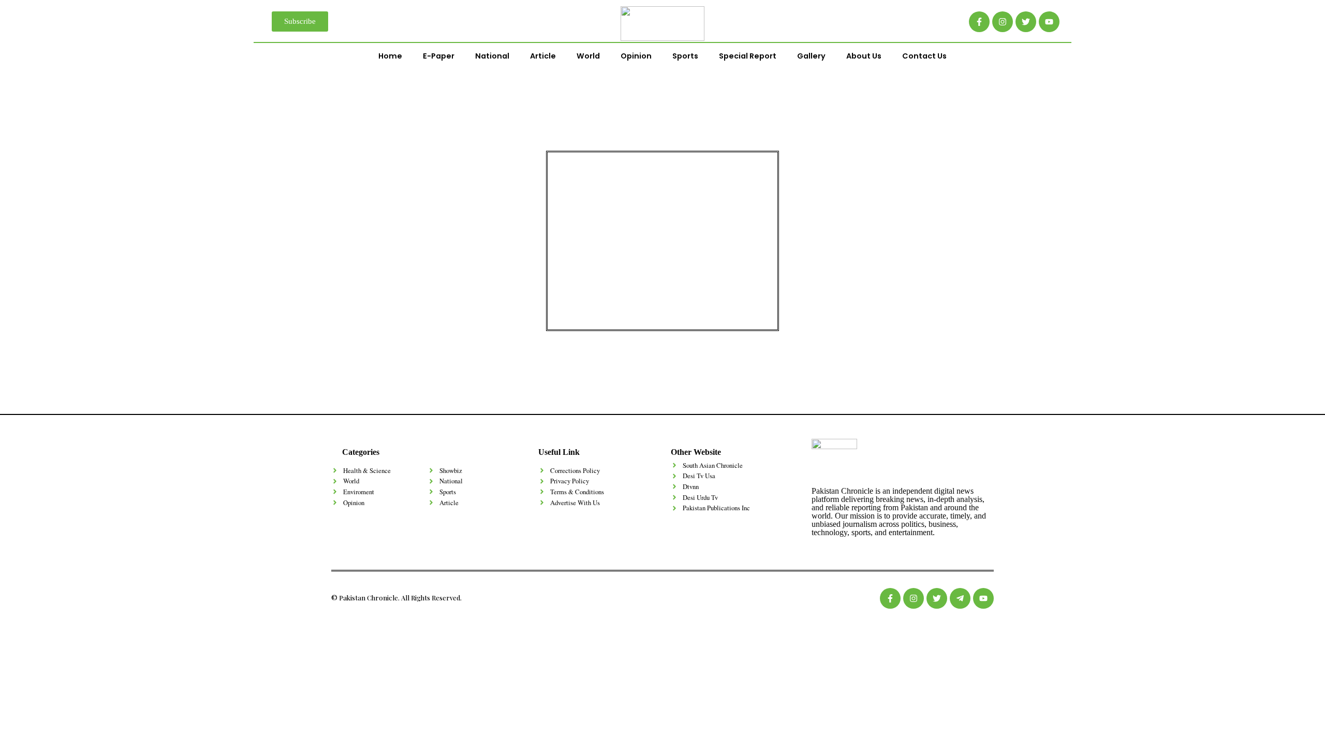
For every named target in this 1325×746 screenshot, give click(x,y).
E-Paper (438, 56)
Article (543, 56)
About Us (863, 56)
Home (390, 56)
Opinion (636, 56)
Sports (685, 56)
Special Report (747, 56)
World (588, 56)
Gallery (811, 56)
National (492, 56)
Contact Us (924, 56)
